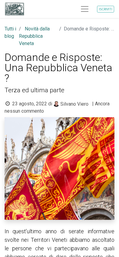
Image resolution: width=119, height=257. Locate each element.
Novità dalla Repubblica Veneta (34, 36)
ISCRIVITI (105, 9)
